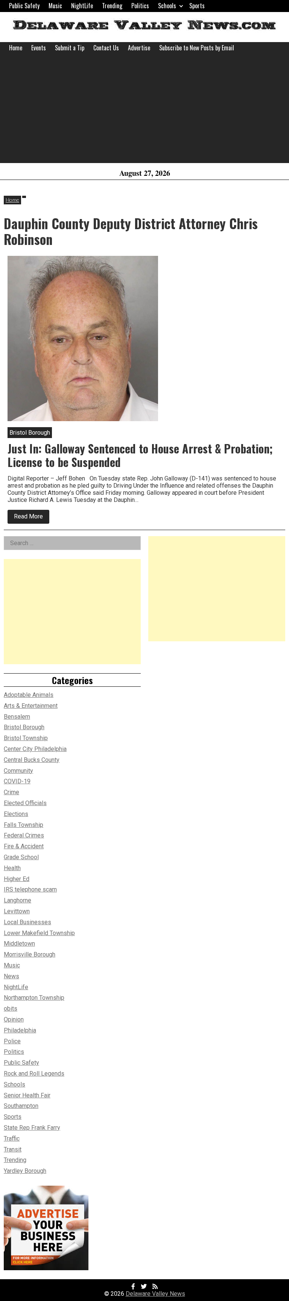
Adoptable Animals (28, 694)
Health (12, 868)
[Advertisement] (144, 110)
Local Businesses (27, 922)
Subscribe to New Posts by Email (196, 47)
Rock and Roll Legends (34, 1073)
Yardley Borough (25, 1170)
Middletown (19, 943)
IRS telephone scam (30, 889)
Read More (31, 518)
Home (15, 47)
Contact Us (106, 47)
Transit (12, 1149)
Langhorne (17, 900)
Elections (16, 813)
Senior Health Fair (27, 1095)
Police (12, 1041)
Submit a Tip (69, 47)
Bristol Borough (24, 727)
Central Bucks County (31, 759)
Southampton (21, 1105)
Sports (197, 5)
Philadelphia (20, 1030)
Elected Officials (25, 803)
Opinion (14, 1019)
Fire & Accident (24, 846)
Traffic (12, 1138)
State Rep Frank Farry (32, 1127)
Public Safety (24, 5)
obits (10, 1008)
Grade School (21, 857)
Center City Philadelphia (35, 748)
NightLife (82, 5)
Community (18, 770)
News (11, 976)
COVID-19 (17, 781)
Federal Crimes (24, 835)
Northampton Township (34, 997)
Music (55, 5)
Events (38, 47)
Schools (167, 5)
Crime (11, 792)
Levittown (17, 911)
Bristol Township (26, 738)
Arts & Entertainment (31, 705)
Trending (112, 5)
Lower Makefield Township (39, 933)
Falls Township (23, 824)
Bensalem (17, 716)
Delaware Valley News (155, 1293)
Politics (140, 5)
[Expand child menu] (181, 6)
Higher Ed (16, 878)
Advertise (139, 47)
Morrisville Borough (29, 954)
